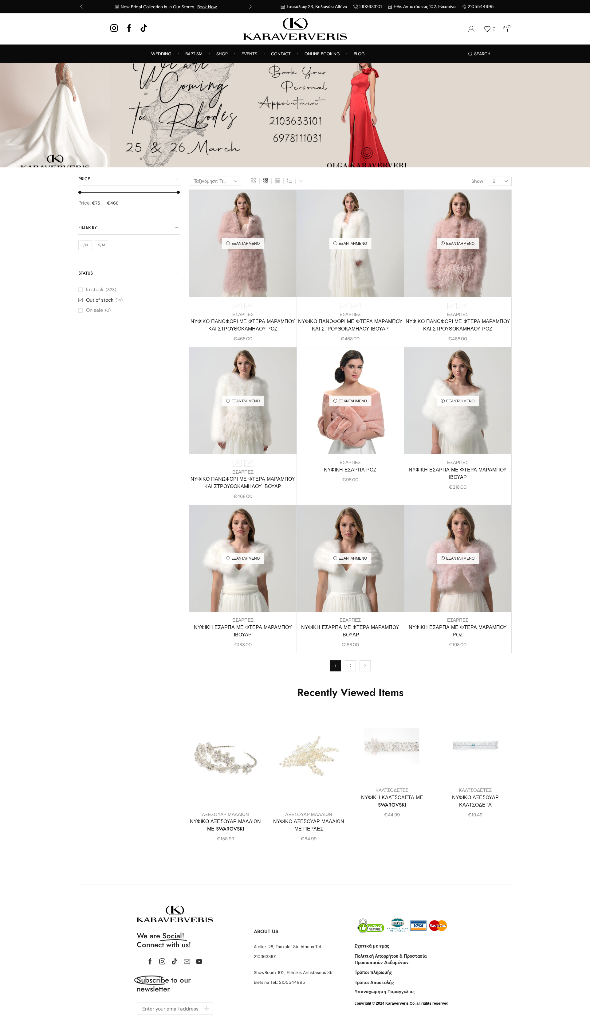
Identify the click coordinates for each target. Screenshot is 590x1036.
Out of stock (104, 300)
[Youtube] (199, 961)
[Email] (187, 961)
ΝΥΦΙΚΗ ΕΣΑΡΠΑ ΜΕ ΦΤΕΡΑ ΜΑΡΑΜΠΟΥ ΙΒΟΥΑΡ (458, 473)
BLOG (359, 54)
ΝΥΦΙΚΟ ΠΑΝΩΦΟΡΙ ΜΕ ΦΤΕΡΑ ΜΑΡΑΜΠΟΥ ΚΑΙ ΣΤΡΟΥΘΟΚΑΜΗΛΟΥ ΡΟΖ (243, 325)
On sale (98, 310)
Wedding (161, 54)
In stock (101, 289)
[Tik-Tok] (144, 28)
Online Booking (322, 54)
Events (249, 54)
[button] (81, 6)
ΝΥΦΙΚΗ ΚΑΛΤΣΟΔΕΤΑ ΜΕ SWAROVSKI (392, 801)
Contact (281, 54)
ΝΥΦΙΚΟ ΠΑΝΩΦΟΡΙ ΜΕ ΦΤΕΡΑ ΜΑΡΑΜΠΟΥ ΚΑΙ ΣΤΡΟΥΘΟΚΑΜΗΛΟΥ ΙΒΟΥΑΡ (350, 325)
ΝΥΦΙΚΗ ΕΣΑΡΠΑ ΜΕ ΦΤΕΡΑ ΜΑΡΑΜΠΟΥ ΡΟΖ (458, 631)
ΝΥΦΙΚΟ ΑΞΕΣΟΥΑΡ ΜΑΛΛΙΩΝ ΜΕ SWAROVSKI (225, 825)
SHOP (222, 54)
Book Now (207, 7)
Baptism (194, 54)
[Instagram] (114, 28)
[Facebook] (129, 28)
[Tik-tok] (174, 961)
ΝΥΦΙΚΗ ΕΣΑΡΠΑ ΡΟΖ (350, 469)
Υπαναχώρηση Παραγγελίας (385, 991)
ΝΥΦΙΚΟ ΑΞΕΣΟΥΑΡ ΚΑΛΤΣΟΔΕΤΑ (475, 801)
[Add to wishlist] (286, 202)
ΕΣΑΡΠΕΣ (243, 314)
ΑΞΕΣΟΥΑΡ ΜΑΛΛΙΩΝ (225, 814)
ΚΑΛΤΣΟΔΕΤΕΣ (392, 790)
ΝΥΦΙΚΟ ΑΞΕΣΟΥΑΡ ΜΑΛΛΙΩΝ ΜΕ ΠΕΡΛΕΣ (308, 825)
